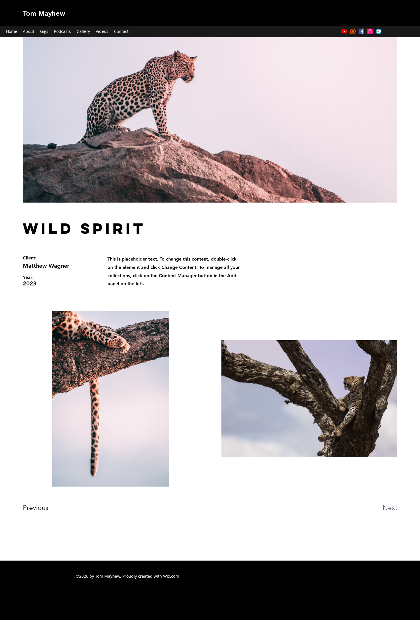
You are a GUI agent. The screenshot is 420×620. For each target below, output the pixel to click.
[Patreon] (353, 31)
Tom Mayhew (44, 13)
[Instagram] (370, 31)
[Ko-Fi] (378, 31)
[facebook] (361, 31)
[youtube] (344, 31)
